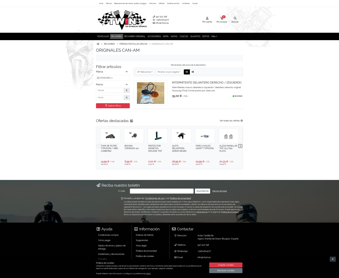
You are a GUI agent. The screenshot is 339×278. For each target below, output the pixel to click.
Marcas (109, 3)
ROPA (166, 36)
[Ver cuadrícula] (193, 71)
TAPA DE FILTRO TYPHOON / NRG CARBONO (109, 148)
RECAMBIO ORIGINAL (134, 36)
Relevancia (145, 72)
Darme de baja (219, 191)
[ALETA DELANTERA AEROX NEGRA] (181, 135)
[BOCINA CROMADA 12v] (134, 135)
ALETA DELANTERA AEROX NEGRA (179, 148)
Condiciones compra (108, 235)
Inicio (101, 3)
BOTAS (205, 36)
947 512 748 (161, 16)
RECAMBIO (116, 36)
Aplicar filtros (114, 105)
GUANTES (195, 36)
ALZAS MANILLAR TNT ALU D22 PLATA (228, 148)
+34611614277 (162, 20)
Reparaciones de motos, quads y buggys (130, 3)
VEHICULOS (103, 36)
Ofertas (161, 3)
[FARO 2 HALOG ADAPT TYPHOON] (205, 135)
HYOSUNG (106, 78)
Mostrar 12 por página (168, 72)
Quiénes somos (173, 3)
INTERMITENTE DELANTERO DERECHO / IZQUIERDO (207, 82)
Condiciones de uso (155, 198)
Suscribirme (202, 191)
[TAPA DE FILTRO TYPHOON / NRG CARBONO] (110, 135)
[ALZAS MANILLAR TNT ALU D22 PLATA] (229, 135)
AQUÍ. (148, 274)
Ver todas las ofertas (230, 120)
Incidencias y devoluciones (111, 254)
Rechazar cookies (226, 270)
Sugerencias (142, 240)
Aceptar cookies (226, 265)
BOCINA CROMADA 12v (132, 147)
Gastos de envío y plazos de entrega (112, 247)
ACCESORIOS (154, 36)
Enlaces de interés (145, 235)
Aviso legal (141, 245)
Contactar (186, 3)
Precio (99, 84)
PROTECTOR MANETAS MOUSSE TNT (155, 148)
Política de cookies (145, 256)
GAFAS (174, 36)
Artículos (152, 3)
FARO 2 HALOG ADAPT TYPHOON (205, 147)
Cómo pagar (104, 240)
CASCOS (184, 36)
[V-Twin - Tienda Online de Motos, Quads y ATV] (122, 20)
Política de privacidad (180, 198)
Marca (99, 71)
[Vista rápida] (163, 84)
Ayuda (194, 3)
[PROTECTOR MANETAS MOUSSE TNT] (158, 135)
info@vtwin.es (162, 23)
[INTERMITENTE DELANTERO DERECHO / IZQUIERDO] (150, 93)
